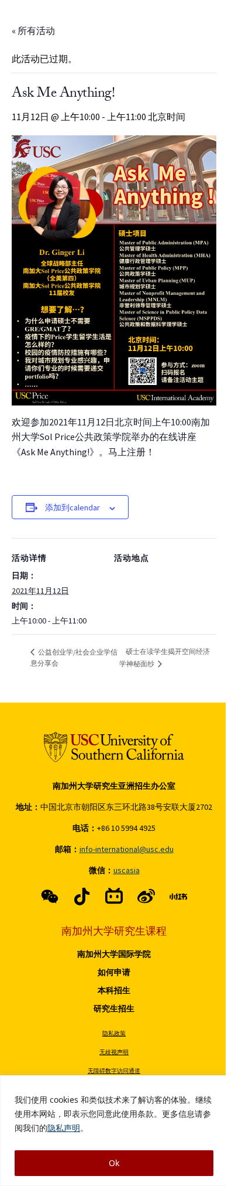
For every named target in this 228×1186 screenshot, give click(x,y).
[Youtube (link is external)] (146, 896)
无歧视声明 (114, 1052)
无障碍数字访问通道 (114, 1071)
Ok (114, 1162)
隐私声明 (63, 1127)
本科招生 (114, 990)
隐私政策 (114, 1033)
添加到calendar (72, 507)
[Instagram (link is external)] (114, 896)
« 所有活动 (33, 30)
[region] (114, 1130)
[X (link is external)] (82, 896)
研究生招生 (114, 1008)
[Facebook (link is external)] (49, 896)
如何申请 (114, 972)
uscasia (126, 870)
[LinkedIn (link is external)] (178, 896)
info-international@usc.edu (127, 849)
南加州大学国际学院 (114, 954)
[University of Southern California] (114, 747)
